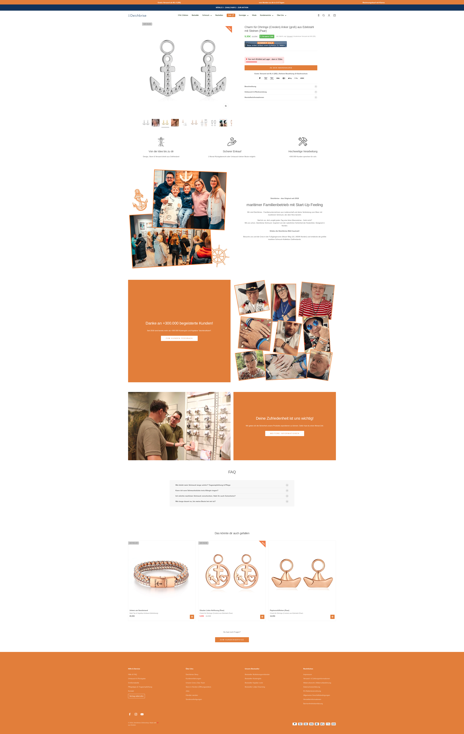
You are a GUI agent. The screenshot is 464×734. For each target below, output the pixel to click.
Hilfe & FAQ (132, 674)
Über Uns (280, 15)
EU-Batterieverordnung (312, 691)
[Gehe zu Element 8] (214, 123)
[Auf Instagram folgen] (136, 714)
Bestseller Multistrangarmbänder (257, 674)
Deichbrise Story (192, 674)
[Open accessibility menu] (318, 15)
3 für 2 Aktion (183, 15)
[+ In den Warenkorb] (192, 617)
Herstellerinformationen (312, 699)
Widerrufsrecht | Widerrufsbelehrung (317, 683)
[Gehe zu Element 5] (184, 123)
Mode (254, 15)
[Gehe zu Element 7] (204, 123)
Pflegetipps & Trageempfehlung (140, 687)
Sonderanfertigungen (194, 699)
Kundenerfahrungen (193, 678)
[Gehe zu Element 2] (156, 123)
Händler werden (192, 695)
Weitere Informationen (284, 433)
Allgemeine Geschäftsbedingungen (316, 695)
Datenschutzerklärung (311, 687)
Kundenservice (265, 15)
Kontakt (131, 691)
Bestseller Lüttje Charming (255, 687)
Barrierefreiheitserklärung (313, 704)
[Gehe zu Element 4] (175, 123)
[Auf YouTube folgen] (142, 714)
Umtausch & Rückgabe (137, 678)
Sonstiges (242, 15)
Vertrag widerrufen (136, 696)
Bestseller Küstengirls (253, 678)
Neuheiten (219, 15)
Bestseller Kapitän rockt (254, 683)
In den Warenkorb (281, 68)
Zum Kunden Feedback (179, 338)
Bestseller (195, 15)
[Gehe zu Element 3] (165, 123)
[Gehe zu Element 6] (194, 123)
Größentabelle (133, 683)
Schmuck (205, 15)
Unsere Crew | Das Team (195, 683)
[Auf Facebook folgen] (129, 714)
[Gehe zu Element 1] (146, 123)
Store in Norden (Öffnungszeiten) (198, 687)
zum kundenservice (232, 640)
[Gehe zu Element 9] (223, 123)
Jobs (187, 691)
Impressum (307, 674)
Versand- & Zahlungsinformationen (316, 678)
